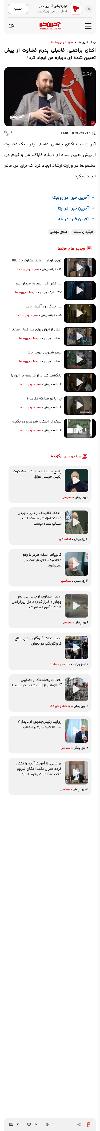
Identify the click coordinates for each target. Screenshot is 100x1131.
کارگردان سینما (83, 232)
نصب (18, 9)
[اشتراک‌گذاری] (79, 1124)
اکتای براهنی (58, 232)
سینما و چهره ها (62, 42)
